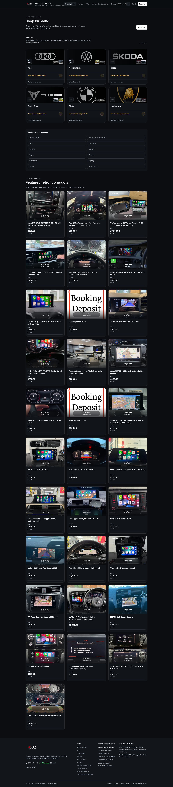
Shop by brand (70, 4)
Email (54, 763)
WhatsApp (45, 763)
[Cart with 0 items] (128, 4)
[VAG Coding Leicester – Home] (33, 748)
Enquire (28, 767)
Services (81, 4)
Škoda (79, 756)
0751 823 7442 (33, 763)
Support (109, 783)
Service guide (125, 783)
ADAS (87, 4)
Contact (113, 4)
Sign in (134, 4)
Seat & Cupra (81, 759)
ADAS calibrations (83, 771)
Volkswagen (81, 753)
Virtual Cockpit (82, 768)
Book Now (141, 27)
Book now (142, 4)
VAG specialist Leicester (100, 4)
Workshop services (34, 82)
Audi (78, 750)
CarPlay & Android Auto (84, 765)
